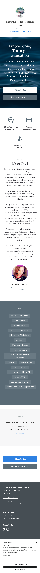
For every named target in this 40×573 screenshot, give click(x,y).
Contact (29, 31)
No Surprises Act (8, 501)
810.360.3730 (14, 31)
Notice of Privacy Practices (10, 498)
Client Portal (20, 90)
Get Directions (20, 433)
